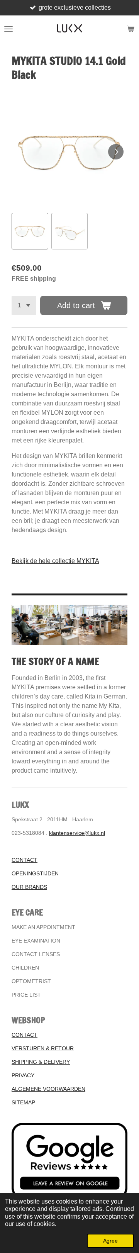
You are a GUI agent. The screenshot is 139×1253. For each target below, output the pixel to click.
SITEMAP (23, 1102)
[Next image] (116, 151)
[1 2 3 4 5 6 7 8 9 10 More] (24, 305)
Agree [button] (110, 1241)
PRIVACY (23, 1075)
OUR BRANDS (29, 887)
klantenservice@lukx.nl (77, 833)
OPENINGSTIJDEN (35, 873)
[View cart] (130, 28)
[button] (30, 231)
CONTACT (24, 860)
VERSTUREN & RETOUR (43, 1048)
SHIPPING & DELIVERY (41, 1062)
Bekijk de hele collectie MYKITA (55, 561)
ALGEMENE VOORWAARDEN (48, 1089)
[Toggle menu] (8, 28)
